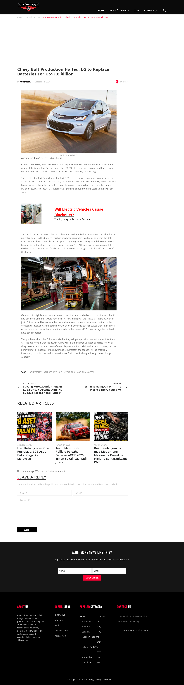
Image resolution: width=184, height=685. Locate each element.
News (113, 10)
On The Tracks (62, 630)
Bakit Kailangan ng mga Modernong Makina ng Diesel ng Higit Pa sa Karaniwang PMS (111, 455)
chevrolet (36, 372)
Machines (59, 620)
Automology (25, 81)
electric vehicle (53, 372)
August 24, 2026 (101, 445)
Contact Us (151, 10)
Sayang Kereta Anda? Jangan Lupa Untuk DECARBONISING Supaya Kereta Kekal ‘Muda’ (43, 390)
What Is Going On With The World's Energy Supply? (103, 388)
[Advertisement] (92, 40)
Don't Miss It (29, 383)
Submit (27, 529)
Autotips (86, 626)
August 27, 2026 (24, 445)
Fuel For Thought (90, 636)
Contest (86, 631)
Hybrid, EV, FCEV (33, 17)
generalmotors (86, 372)
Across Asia (60, 635)
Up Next (117, 383)
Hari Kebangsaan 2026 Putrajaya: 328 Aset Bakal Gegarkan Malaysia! (33, 453)
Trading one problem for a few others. (74, 219)
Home (101, 10)
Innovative (60, 614)
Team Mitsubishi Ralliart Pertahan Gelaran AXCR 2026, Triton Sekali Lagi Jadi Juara (71, 455)
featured (70, 372)
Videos (125, 10)
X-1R (136, 10)
